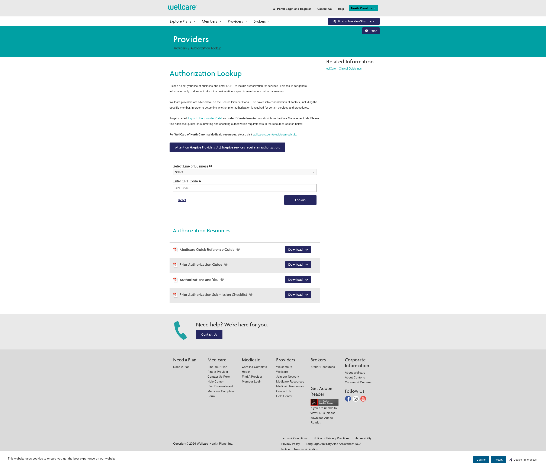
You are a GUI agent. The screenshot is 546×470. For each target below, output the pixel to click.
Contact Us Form (219, 376)
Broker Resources (323, 366)
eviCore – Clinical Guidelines (344, 68)
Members (209, 21)
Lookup (300, 200)
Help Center (216, 381)
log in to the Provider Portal (205, 118)
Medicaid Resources (290, 386)
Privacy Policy (290, 443)
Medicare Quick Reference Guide (207, 249)
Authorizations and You (199, 279)
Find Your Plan (217, 366)
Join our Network (287, 376)
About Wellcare (355, 372)
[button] (522, 459)
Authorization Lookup (206, 48)
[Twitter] (356, 398)
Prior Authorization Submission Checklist (214, 294)
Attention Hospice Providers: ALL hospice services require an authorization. (227, 147)
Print (373, 31)
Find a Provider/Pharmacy (356, 21)
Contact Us (324, 9)
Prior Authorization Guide (201, 264)
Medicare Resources (290, 381)
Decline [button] (481, 459)
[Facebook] (348, 398)
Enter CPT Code (186, 181)
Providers (235, 21)
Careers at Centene (358, 382)
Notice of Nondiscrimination (299, 449)
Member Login (251, 381)
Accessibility (363, 438)
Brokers (260, 21)
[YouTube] (363, 398)
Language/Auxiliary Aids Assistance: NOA (333, 443)
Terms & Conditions (294, 438)
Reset (182, 200)
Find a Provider (218, 371)
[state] (182, 6)
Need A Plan (181, 366)
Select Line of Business (191, 166)
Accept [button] (498, 459)
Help (341, 9)
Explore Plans (180, 21)
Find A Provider (252, 376)
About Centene (355, 377)
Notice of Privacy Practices (331, 438)
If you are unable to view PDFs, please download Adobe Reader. (324, 415)
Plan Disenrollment (220, 386)
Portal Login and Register (294, 9)
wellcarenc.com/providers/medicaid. (275, 134)
